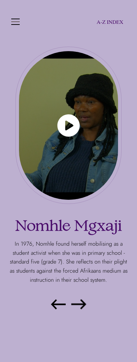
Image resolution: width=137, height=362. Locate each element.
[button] (15, 21)
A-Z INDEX (110, 21)
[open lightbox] (68, 125)
